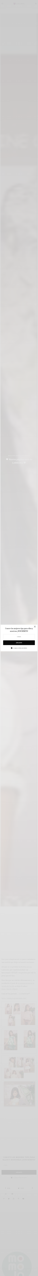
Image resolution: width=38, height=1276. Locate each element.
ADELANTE (19, 642)
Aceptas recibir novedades (20, 648)
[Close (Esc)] (35, 627)
